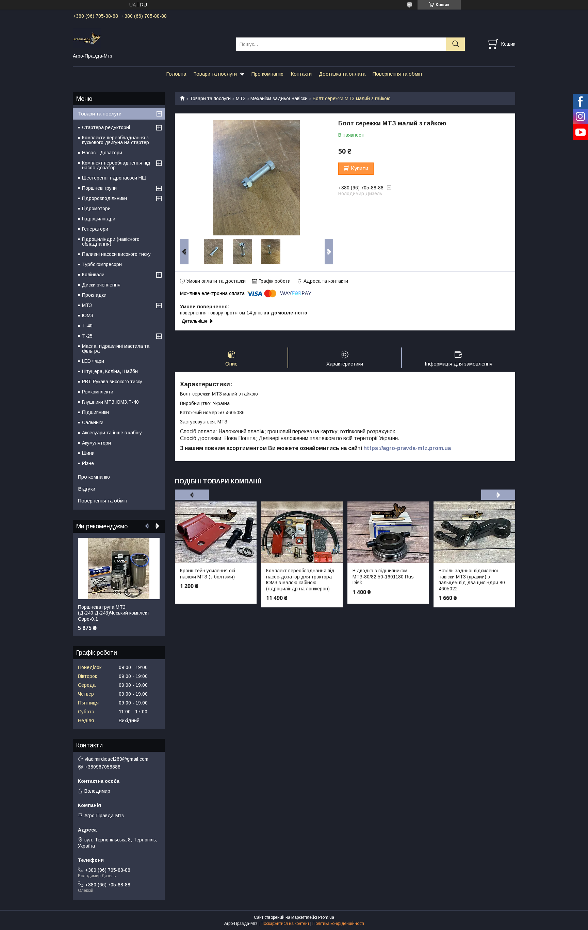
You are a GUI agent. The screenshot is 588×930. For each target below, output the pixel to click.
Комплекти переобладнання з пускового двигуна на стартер (115, 140)
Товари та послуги (215, 74)
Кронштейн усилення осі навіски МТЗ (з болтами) (207, 573)
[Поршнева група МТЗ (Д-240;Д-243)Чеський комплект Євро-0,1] (119, 568)
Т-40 (87, 325)
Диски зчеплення (101, 285)
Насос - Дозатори (102, 152)
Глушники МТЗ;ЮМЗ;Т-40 (110, 402)
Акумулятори (96, 443)
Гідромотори (96, 208)
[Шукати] (455, 44)
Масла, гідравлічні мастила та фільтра (115, 348)
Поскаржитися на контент (285, 923)
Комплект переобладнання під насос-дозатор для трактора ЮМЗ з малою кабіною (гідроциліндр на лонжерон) (300, 579)
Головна (176, 74)
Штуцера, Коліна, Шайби (110, 371)
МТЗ (241, 98)
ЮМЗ (87, 315)
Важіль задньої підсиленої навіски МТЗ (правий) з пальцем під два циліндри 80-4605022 (473, 579)
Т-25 (87, 336)
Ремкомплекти (97, 391)
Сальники (92, 422)
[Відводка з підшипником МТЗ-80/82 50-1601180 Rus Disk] (388, 532)
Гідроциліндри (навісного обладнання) (111, 241)
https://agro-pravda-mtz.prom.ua (407, 448)
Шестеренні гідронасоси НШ (114, 178)
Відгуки (86, 489)
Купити (359, 168)
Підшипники (95, 412)
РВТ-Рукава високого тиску (112, 381)
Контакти (301, 74)
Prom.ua (326, 917)
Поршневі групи (99, 188)
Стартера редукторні (106, 127)
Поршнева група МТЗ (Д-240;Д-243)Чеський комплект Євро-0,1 (113, 613)
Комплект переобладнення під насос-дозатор (116, 165)
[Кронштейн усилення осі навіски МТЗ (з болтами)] (216, 532)
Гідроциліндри (98, 218)
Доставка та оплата (342, 74)
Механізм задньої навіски (279, 98)
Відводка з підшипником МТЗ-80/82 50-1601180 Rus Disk (383, 576)
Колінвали (93, 274)
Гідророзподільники (104, 198)
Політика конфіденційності (338, 923)
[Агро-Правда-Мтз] (150, 38)
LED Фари (93, 361)
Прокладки (94, 295)
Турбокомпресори (102, 264)
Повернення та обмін (397, 74)
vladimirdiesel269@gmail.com (116, 759)
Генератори (95, 229)
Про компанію (267, 74)
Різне (88, 463)
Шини (88, 453)
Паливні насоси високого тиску (116, 254)
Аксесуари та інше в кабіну (112, 432)
